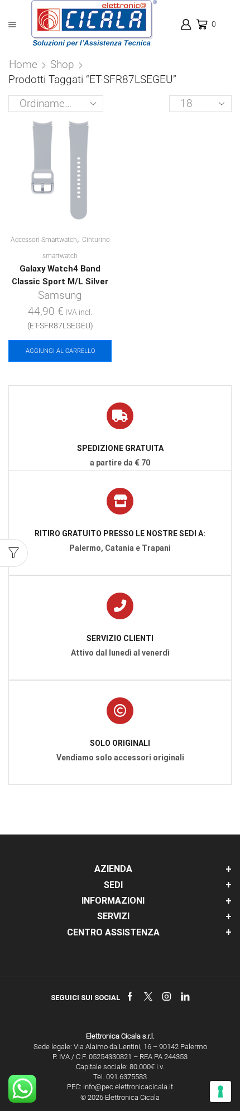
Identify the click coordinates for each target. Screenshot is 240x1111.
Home (23, 64)
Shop (62, 64)
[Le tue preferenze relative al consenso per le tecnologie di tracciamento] (220, 1091)
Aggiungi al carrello (60, 351)
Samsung (60, 295)
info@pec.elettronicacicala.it (128, 1087)
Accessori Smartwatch (44, 240)
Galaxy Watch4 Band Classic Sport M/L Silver (60, 275)
